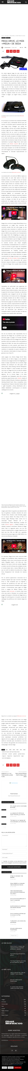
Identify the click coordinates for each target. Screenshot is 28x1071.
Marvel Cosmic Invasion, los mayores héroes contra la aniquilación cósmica (17, 948)
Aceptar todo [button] (18, 1067)
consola (10, 753)
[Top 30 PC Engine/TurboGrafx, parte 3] (5, 955)
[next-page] (5, 827)
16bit (7, 749)
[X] (11, 51)
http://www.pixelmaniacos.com (14, 795)
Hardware (8, 37)
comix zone (4, 753)
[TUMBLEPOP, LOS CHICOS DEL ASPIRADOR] (5, 922)
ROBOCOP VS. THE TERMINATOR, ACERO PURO (7, 775)
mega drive (9, 755)
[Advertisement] (14, 19)
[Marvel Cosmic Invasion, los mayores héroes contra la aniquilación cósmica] (5, 948)
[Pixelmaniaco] (2, 47)
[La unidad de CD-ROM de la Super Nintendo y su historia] (5, 815)
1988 (10, 749)
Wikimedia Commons (16, 172)
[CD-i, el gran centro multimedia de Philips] (5, 807)
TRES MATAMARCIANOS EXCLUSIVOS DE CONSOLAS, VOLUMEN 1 (17, 892)
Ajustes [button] (4, 1067)
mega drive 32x (16, 755)
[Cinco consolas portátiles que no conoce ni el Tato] (5, 915)
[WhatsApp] (18, 51)
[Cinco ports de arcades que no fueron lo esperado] (5, 900)
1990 (17, 749)
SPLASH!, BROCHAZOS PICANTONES (16, 929)
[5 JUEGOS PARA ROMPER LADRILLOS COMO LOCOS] (5, 988)
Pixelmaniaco (8, 47)
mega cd (4, 755)
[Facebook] (7, 51)
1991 (21, 749)
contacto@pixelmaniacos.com (15, 1040)
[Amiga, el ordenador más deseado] (5, 877)
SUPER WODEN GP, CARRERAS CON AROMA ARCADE (18, 906)
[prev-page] (2, 827)
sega (22, 755)
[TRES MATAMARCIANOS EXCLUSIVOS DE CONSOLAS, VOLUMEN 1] (5, 892)
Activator (12, 591)
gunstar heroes (21, 753)
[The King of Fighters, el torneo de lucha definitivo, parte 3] (5, 962)
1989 (14, 749)
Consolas (7, 35)
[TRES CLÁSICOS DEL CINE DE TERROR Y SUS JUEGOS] (5, 974)
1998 (24, 749)
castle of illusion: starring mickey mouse (10, 751)
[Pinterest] (14, 51)
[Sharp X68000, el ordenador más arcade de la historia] (5, 885)
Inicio (2, 35)
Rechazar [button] (11, 1067)
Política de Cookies (17, 1064)
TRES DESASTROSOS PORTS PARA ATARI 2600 (21, 775)
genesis (15, 753)
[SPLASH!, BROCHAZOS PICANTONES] (5, 930)
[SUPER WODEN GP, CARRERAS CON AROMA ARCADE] (5, 908)
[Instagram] (15, 1050)
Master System (14, 143)
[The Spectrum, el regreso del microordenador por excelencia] (5, 822)
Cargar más (13, 935)
